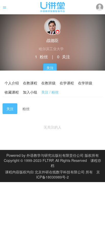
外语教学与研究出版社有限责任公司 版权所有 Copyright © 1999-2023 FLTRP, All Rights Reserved (51, 158)
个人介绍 (12, 82)
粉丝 (26, 108)
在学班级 (85, 82)
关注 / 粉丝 (50, 92)
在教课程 (30, 82)
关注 (50, 67)
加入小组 (30, 92)
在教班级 (48, 82)
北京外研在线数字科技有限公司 (60, 171)
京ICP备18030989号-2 (68, 174)
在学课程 (67, 82)
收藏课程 (12, 92)
